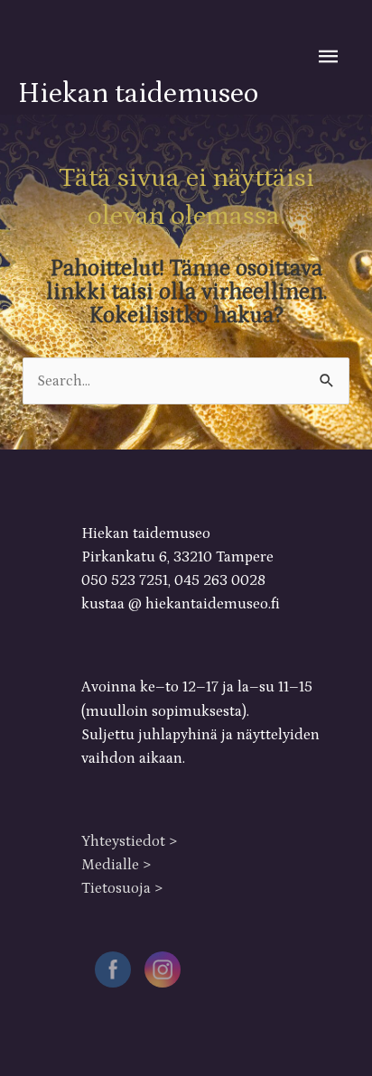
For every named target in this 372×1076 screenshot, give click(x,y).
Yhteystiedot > (129, 841)
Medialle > (116, 865)
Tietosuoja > (122, 888)
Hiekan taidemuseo (138, 94)
